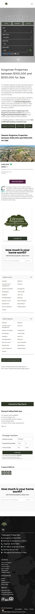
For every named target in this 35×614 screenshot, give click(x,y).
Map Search (4, 564)
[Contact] (30, 601)
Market (17, 23)
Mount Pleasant (22, 301)
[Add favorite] (32, 173)
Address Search (5, 572)
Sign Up (3, 426)
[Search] (30, 50)
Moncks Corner (6, 301)
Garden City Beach (7, 289)
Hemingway (5, 292)
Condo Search (5, 566)
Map (6, 23)
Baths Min (6, 47)
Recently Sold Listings (7, 594)
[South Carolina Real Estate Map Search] (17, 386)
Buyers (3, 578)
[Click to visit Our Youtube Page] (10, 474)
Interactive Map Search (23, 102)
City (4, 28)
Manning (20, 298)
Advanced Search (6, 562)
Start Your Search (17, 181)
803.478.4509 (14, 550)
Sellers (3, 580)
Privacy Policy (21, 612)
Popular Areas (7, 277)
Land (17, 54)
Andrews (4, 281)
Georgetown (21, 289)
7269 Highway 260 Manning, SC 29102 (15, 552)
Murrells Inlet (5, 304)
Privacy (32, 609)
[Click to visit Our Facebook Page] (3, 474)
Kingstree (4, 295)
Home (6, 54)
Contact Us (20, 126)
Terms (26, 609)
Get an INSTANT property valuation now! (17, 121)
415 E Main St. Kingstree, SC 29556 (14, 547)
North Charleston (7, 307)
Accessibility (18, 609)
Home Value (4, 584)
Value (28, 23)
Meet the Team (5, 590)
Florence (20, 284)
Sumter (4, 310)
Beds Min (5, 41)
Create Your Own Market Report (11, 360)
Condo (12, 54)
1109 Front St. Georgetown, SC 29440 (14, 541)
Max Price (6, 34)
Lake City (20, 295)
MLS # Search (5, 568)
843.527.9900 (16, 538)
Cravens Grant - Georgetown (6, 285)
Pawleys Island (22, 307)
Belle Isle (20, 281)
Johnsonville (21, 292)
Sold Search (4, 570)
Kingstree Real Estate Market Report (13, 115)
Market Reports (8, 319)
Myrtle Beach (21, 304)
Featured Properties (6, 592)
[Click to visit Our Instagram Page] (6, 474)
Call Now (28, 126)
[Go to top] (30, 605)
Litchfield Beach (6, 298)
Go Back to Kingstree (8, 126)
